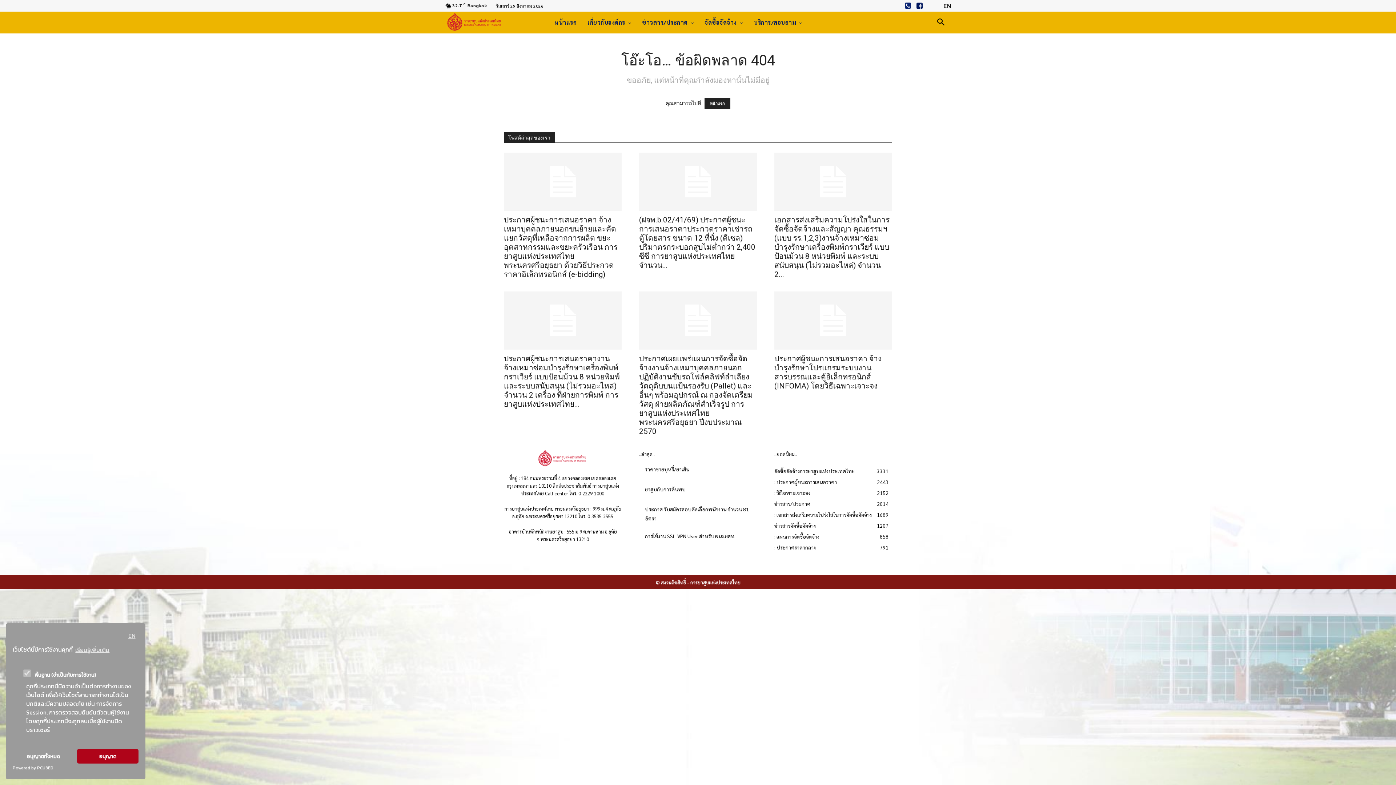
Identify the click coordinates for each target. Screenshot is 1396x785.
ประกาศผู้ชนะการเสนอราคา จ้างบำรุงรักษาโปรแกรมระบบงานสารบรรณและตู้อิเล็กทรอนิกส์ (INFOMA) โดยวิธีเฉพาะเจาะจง (828, 372)
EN (132, 635)
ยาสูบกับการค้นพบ (665, 489)
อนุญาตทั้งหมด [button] (43, 756)
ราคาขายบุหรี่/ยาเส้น (667, 469)
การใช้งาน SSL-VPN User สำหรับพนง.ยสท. (690, 536)
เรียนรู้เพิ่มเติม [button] (92, 649)
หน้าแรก (717, 103)
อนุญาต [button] (107, 756)
